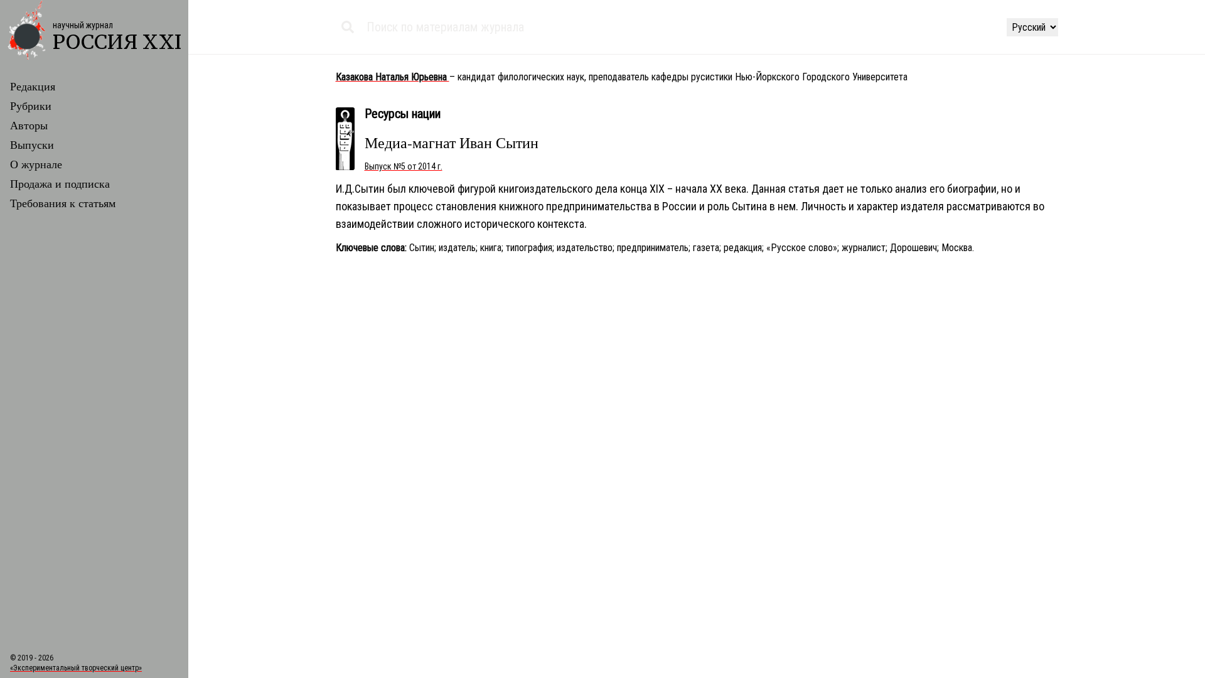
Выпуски (32, 144)
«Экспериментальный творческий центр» (76, 668)
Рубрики (30, 105)
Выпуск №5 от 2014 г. (403, 166)
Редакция (32, 86)
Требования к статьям (62, 202)
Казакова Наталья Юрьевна (392, 77)
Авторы (29, 124)
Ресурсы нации (403, 113)
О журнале (36, 163)
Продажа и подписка (60, 183)
